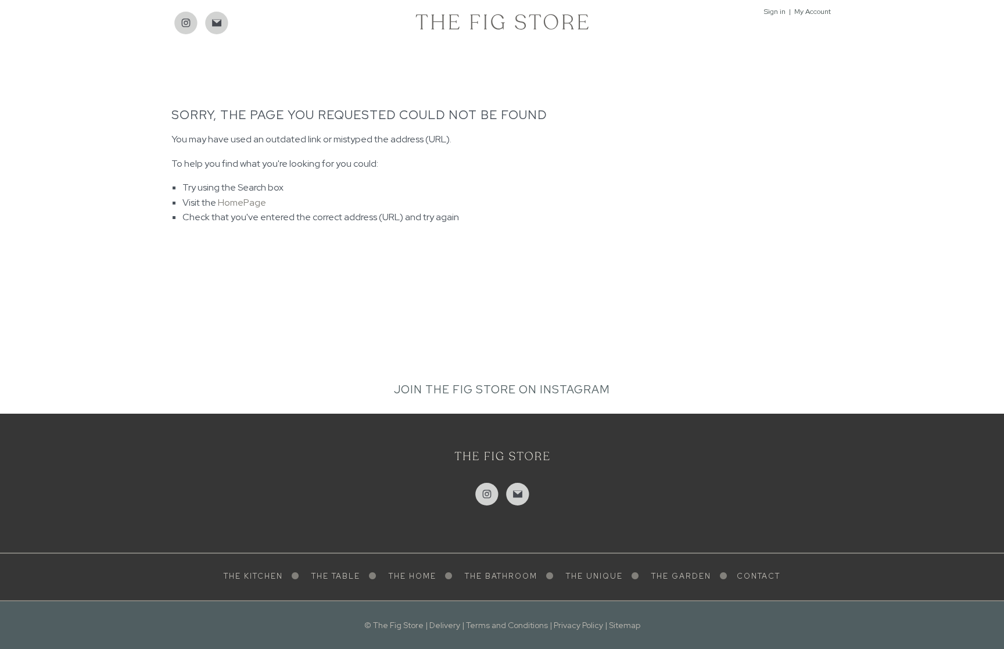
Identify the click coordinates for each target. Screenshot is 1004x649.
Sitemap (624, 625)
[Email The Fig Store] (216, 23)
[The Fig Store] (502, 21)
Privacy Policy (578, 625)
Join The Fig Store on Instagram (502, 389)
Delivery (444, 625)
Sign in (775, 11)
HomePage (242, 202)
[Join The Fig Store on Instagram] (186, 23)
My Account (812, 11)
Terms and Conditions (507, 625)
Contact (758, 576)
